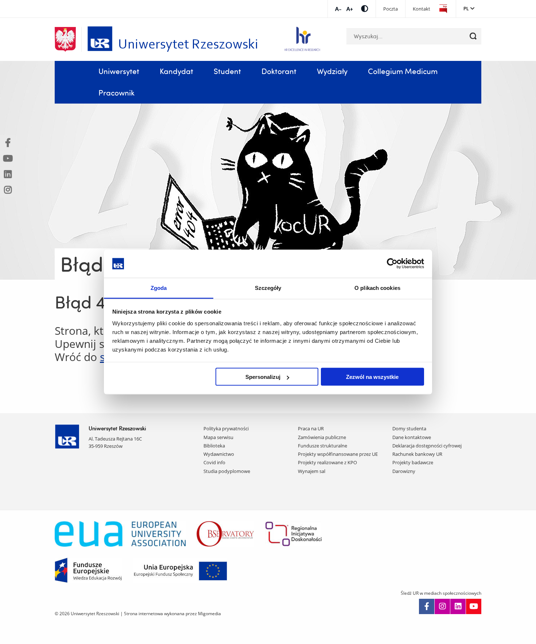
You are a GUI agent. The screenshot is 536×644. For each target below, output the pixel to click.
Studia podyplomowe (226, 471)
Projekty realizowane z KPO (327, 462)
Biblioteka (214, 445)
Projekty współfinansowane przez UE (338, 454)
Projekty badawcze (412, 462)
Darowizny (403, 471)
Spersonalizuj (262, 377)
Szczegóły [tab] (268, 287)
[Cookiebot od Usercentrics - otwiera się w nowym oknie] (392, 263)
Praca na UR (311, 428)
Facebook (426, 606)
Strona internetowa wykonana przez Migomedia (172, 613)
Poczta (390, 9)
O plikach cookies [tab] (377, 287)
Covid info (214, 462)
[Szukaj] (473, 36)
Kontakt (421, 9)
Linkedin (458, 606)
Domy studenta (409, 428)
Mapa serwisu (218, 437)
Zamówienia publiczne (322, 437)
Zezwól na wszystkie (372, 377)
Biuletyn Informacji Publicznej (443, 8)
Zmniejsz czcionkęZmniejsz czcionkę (338, 9)
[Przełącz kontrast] (364, 8)
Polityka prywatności (226, 428)
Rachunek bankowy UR (417, 454)
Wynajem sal (311, 471)
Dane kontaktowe (411, 437)
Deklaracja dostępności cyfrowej (427, 445)
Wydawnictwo (218, 454)
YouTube (473, 606)
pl (466, 8)
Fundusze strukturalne (322, 445)
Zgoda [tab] (159, 287)
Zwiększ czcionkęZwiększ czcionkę (349, 9)
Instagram (442, 606)
